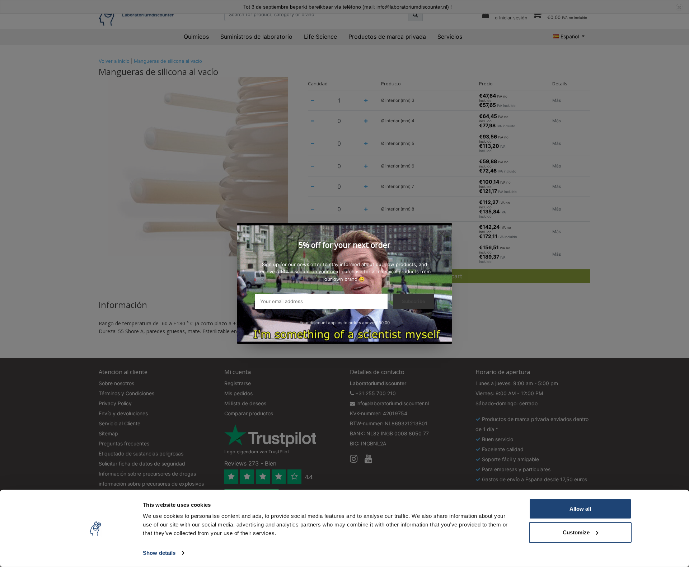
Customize (576, 532)
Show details (159, 553)
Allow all (580, 509)
